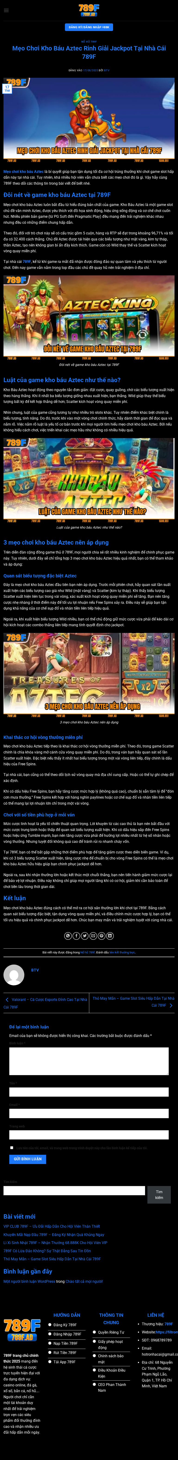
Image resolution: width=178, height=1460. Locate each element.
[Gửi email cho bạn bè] (93, 936)
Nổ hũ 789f (89, 41)
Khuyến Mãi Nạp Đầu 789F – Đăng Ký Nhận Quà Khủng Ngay (53, 1235)
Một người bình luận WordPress (29, 1281)
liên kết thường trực (122, 952)
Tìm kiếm (10, 1182)
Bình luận (17, 1043)
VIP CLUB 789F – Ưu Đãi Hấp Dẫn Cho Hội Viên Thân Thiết (51, 1226)
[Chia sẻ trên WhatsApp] (68, 936)
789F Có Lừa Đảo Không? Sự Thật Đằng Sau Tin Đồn (47, 1251)
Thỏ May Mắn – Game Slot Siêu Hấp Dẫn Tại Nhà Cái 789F (52, 1259)
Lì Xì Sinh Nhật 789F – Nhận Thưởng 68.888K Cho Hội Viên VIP (55, 1243)
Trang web (17, 1126)
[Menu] (6, 10)
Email (14, 1105)
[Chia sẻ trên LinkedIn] (110, 936)
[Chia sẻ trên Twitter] (85, 936)
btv (106, 70)
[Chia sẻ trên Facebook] (76, 936)
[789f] (89, 10)
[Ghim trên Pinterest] (101, 936)
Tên (13, 1083)
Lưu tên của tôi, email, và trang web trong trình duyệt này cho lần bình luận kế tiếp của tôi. (82, 1148)
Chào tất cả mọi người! (84, 1281)
